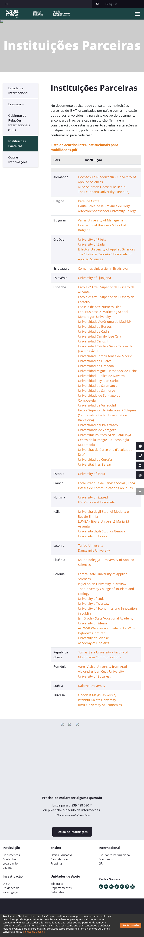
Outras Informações (17, 159)
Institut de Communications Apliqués (105, 488)
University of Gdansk (93, 638)
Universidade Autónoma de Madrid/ (104, 321)
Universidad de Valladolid (97, 405)
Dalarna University (91, 686)
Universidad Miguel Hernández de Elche (107, 371)
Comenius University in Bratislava (103, 268)
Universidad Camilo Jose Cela (99, 336)
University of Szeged (93, 497)
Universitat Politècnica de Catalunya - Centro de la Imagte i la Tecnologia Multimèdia (105, 440)
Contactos (9, 859)
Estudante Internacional (18, 90)
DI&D (6, 884)
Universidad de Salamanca (97, 385)
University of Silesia (92, 623)
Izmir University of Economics (100, 705)
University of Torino (92, 536)
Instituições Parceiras (17, 143)
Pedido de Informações (72, 832)
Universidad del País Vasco (98, 425)
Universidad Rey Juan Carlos (98, 381)
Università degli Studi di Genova (101, 531)
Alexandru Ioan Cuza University (101, 671)
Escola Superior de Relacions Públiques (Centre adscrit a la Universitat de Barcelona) (107, 415)
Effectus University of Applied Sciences (106, 249)
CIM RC (7, 868)
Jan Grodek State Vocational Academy (105, 618)
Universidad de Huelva (94, 361)
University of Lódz (91, 598)
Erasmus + (16, 104)
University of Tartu (91, 474)
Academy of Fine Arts (93, 643)
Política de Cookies (34, 931)
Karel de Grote (88, 201)
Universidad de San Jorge (96, 390)
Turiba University (90, 545)
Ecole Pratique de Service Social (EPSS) (106, 483)
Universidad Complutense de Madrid (105, 356)
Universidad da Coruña (95, 459)
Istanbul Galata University (97, 700)
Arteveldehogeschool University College (107, 211)
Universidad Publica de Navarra (101, 376)
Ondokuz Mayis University (97, 695)
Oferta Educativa (62, 855)
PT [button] (6, 4)
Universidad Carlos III (93, 341)
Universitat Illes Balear (94, 464)
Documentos (11, 855)
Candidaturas (59, 859)
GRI (101, 863)
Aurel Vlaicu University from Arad (102, 666)
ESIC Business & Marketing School (103, 312)
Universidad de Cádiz (93, 331)
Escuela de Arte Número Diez (99, 307)
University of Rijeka (92, 239)
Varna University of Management (102, 220)
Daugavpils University (94, 550)
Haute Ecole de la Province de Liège (104, 206)
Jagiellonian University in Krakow (102, 584)
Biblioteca (57, 884)
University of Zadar (92, 244)
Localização (10, 863)
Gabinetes (57, 892)
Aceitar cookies (131, 925)
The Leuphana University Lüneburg (103, 192)
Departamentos (61, 888)
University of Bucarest (94, 676)
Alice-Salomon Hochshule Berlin (102, 187)
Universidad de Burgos (95, 326)
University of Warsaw (93, 603)
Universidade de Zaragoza (97, 430)
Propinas (57, 863)
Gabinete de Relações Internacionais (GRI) (19, 122)
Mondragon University (94, 317)
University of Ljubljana (94, 278)
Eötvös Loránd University (96, 502)
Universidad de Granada (96, 366)
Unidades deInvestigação (11, 890)
